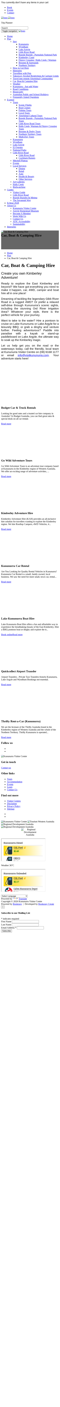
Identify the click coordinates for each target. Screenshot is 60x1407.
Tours (15, 102)
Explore (10, 99)
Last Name (6, 924)
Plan (9, 39)
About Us (11, 205)
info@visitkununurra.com (33, 355)
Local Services (19, 166)
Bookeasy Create (46, 904)
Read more (6, 423)
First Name (6, 921)
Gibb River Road (21, 152)
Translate (23, 898)
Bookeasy (17, 904)
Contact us (6, 767)
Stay (15, 41)
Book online (7, 634)
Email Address (8, 927)
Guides (10, 189)
